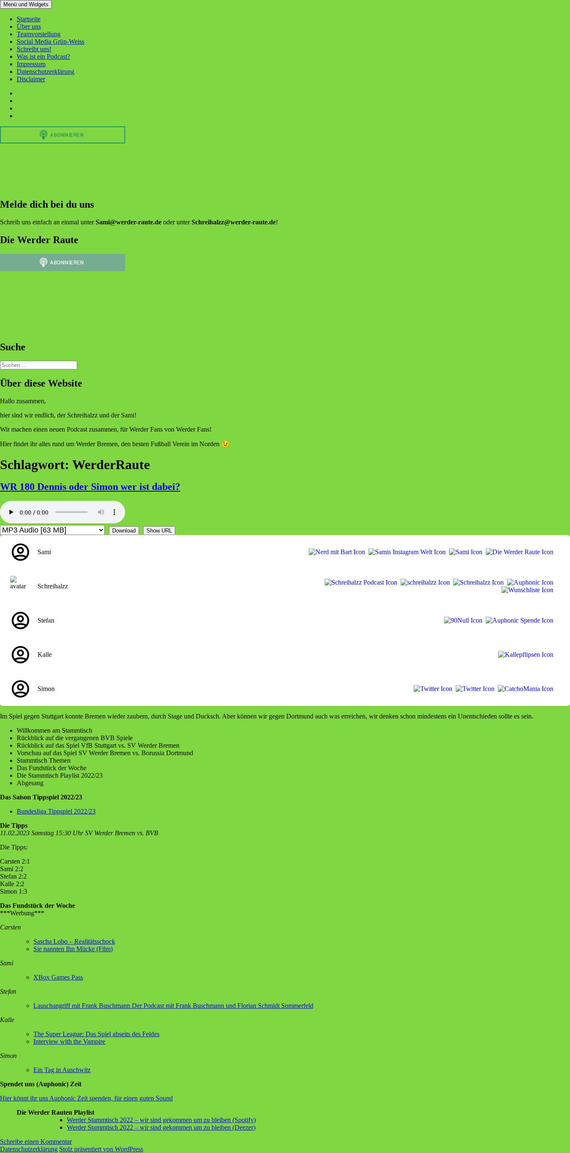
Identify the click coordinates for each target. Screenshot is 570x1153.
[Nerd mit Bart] (335, 552)
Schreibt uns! (34, 49)
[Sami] (464, 552)
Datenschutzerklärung (45, 71)
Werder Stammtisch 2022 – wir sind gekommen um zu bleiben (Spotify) (161, 1119)
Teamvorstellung (39, 34)
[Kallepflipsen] (524, 654)
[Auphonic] (528, 582)
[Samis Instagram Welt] (405, 552)
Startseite (28, 19)
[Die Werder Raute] (517, 552)
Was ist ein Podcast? (43, 56)
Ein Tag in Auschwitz (62, 1069)
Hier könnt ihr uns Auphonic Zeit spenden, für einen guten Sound (86, 1098)
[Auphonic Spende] (517, 620)
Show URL (159, 531)
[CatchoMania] (523, 689)
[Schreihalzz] (477, 582)
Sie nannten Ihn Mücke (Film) (73, 948)
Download (124, 531)
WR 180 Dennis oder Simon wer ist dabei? (90, 486)
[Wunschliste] (525, 590)
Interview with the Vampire (69, 1041)
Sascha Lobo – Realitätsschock (74, 941)
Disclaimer (31, 79)
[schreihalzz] (423, 582)
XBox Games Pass (58, 977)
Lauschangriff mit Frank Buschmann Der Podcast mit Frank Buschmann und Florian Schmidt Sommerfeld (173, 1005)
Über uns (29, 26)
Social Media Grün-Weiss (50, 41)
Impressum (31, 64)
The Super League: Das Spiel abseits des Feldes (96, 1033)
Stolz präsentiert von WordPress (101, 1149)
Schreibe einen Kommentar (36, 1141)
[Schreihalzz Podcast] (359, 582)
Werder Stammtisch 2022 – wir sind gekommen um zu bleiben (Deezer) (161, 1127)
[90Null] (461, 620)
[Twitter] (431, 689)
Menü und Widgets (25, 4)
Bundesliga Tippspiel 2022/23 (56, 811)
